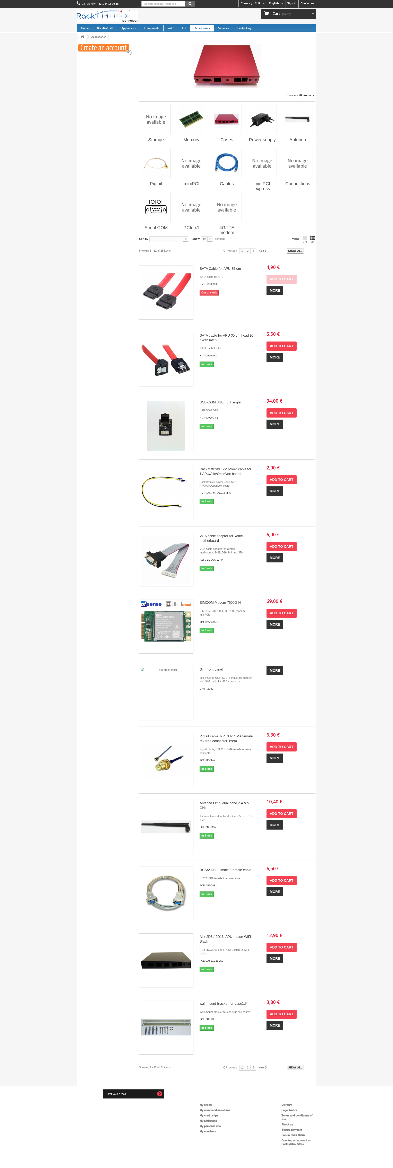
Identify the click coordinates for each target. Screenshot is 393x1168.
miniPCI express (262, 186)
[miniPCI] (191, 163)
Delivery (286, 1104)
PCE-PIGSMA (207, 760)
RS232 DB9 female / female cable (225, 870)
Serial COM (156, 227)
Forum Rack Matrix (293, 1135)
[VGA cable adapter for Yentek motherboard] (166, 560)
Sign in (291, 3)
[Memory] (191, 119)
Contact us (307, 3)
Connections (297, 183)
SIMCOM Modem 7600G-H (220, 603)
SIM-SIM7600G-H (209, 621)
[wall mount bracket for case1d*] (166, 1027)
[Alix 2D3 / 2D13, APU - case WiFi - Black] (166, 960)
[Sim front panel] (166, 693)
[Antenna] (297, 119)
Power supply (262, 139)
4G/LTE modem (226, 230)
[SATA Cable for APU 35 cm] (166, 292)
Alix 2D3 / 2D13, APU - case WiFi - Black (226, 939)
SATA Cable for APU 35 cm (220, 269)
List (312, 242)
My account (210, 1098)
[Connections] (297, 163)
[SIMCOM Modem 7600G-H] (166, 626)
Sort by (143, 238)
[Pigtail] (156, 163)
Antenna (297, 139)
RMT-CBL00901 (209, 355)
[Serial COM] (156, 207)
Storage (156, 139)
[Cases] (226, 119)
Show (196, 238)
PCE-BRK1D (207, 1019)
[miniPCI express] (262, 163)
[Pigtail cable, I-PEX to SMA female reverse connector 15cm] (166, 760)
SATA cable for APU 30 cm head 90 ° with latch (226, 338)
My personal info (210, 1126)
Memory (191, 139)
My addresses (208, 1120)
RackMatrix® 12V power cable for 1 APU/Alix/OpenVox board (225, 471)
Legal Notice (289, 1110)
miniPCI (191, 183)
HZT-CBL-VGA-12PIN (212, 559)
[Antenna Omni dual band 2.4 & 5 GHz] (166, 827)
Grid (305, 242)
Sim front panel (211, 669)
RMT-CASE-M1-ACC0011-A (215, 493)
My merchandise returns (215, 1110)
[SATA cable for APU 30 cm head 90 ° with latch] (166, 359)
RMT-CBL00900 (209, 284)
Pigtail (156, 183)
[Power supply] (262, 119)
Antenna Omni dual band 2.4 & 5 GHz (224, 805)
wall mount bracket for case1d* (223, 1004)
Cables (227, 183)
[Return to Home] (82, 37)
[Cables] (226, 163)
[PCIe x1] (191, 207)
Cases (226, 139)
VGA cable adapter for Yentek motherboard (222, 538)
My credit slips (209, 1115)
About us (287, 1124)
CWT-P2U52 (206, 688)
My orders (206, 1104)
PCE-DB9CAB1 (208, 885)
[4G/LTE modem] (226, 207)
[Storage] (156, 119)
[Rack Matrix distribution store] (114, 16)
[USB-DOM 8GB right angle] (166, 426)
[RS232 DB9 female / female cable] (166, 894)
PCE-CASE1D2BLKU (212, 960)
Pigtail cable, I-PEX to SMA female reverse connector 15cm (226, 738)
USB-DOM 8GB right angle (220, 402)
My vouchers (208, 1131)
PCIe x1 (191, 227)
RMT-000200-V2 (209, 417)
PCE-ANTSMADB (209, 827)
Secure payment (291, 1129)
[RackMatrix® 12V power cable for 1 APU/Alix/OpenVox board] (166, 493)
